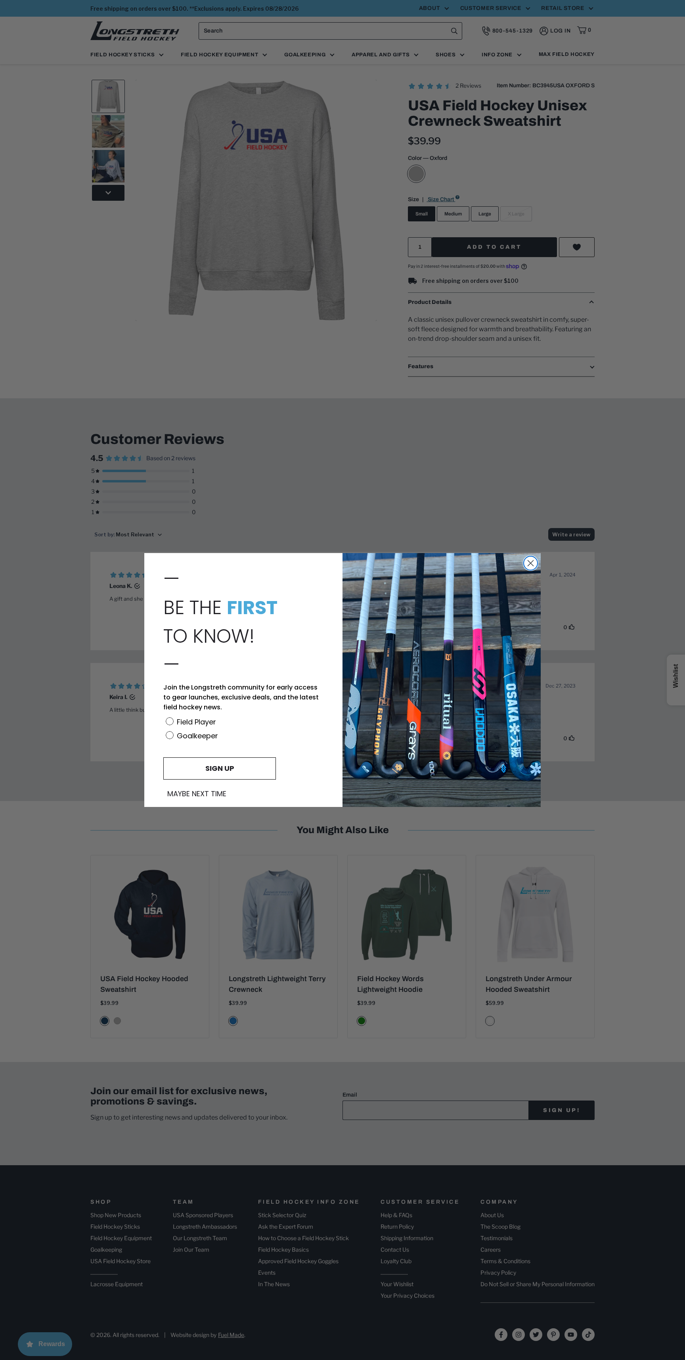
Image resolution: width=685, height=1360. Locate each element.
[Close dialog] (531, 563)
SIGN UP (219, 768)
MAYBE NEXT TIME (196, 794)
